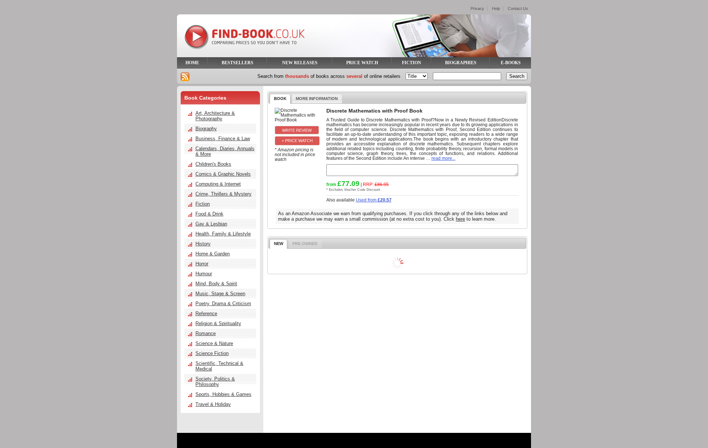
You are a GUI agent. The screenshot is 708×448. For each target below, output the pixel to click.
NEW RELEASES (299, 62)
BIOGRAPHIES (460, 62)
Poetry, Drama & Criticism (223, 303)
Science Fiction (212, 353)
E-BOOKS (511, 62)
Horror (201, 263)
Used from (374, 199)
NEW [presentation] (278, 243)
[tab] (280, 98)
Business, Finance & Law (222, 138)
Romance (205, 333)
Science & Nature (214, 343)
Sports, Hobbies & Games (223, 394)
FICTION (411, 62)
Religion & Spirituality (218, 323)
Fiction (202, 204)
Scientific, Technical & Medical (219, 366)
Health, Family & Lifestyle (223, 234)
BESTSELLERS (237, 62)
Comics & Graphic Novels (223, 174)
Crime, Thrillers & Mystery (223, 194)
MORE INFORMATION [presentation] (317, 98)
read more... (443, 158)
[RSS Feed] (185, 76)
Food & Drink (209, 214)
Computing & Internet (218, 184)
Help (496, 8)
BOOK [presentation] (280, 98)
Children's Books (213, 164)
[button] (297, 130)
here (460, 219)
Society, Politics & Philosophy (215, 381)
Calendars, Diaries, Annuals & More (224, 151)
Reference (206, 313)
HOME (192, 62)
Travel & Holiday (213, 404)
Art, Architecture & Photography (215, 115)
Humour (203, 273)
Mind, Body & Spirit (216, 283)
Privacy (477, 8)
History (203, 244)
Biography (206, 128)
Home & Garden (212, 253)
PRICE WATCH (362, 62)
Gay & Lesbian (211, 224)
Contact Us (518, 8)
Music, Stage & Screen (220, 293)
